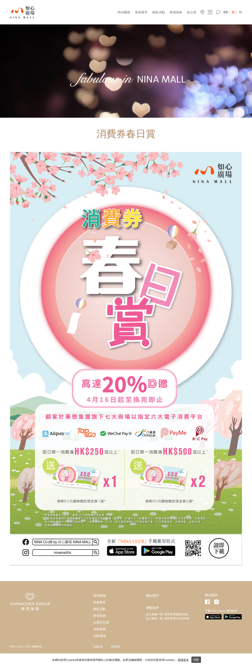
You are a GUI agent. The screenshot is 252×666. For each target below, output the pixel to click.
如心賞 (191, 12)
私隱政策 (98, 646)
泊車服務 (99, 629)
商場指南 (176, 12)
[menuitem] (225, 12)
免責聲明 (115, 646)
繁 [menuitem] (233, 12)
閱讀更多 (183, 659)
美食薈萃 (141, 12)
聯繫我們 (152, 608)
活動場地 (99, 636)
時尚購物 (124, 12)
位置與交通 (101, 622)
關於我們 (152, 595)
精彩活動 (158, 12)
